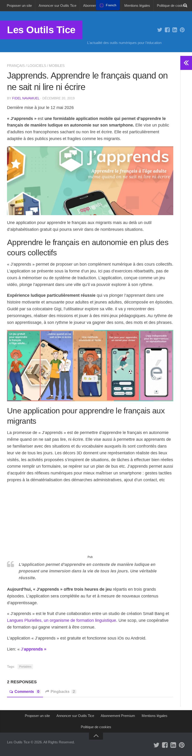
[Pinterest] (182, 30)
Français (16, 66)
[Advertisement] (90, 521)
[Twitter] (159, 30)
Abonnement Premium (118, 716)
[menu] (108, 5)
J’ (33, 649)
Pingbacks (63, 692)
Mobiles (57, 66)
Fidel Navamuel (25, 98)
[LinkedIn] (174, 30)
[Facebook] (167, 30)
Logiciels (37, 66)
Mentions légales (137, 5)
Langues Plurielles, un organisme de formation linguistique (61, 620)
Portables (25, 666)
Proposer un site (19, 5)
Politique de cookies (172, 5)
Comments (27, 692)
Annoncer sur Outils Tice (57, 5)
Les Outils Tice (41, 29)
